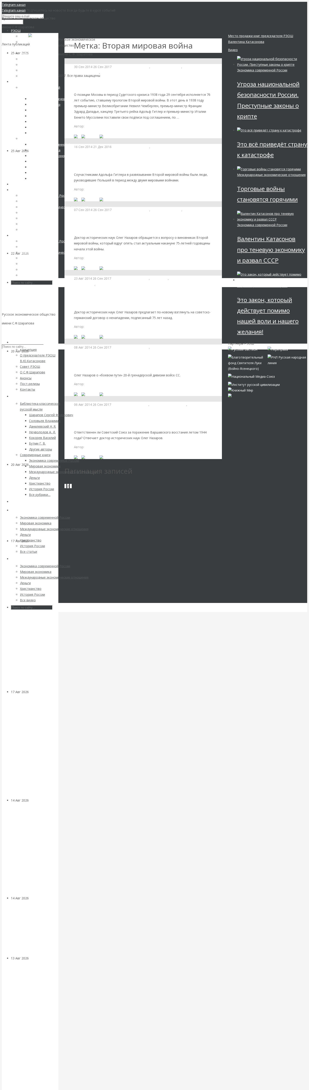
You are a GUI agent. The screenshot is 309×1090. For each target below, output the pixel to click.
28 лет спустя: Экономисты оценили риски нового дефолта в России (33, 505)
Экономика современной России (262, 70)
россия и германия (110, 284)
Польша (157, 147)
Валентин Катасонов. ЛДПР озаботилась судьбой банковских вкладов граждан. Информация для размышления (31, 1025)
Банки (33, 958)
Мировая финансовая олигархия (262, 286)
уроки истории (194, 67)
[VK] (77, 136)
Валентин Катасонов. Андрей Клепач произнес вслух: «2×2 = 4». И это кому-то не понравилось (33, 305)
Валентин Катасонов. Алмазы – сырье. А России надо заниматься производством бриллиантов (34, 852)
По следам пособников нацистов (116, 301)
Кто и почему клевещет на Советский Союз (129, 83)
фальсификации (195, 210)
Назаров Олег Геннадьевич (106, 126)
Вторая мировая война (131, 67)
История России (86, 72)
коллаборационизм (166, 347)
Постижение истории (117, 72)
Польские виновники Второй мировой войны (133, 163)
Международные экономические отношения (108, 152)
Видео (233, 50)
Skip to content (13, 332)
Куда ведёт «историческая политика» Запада (133, 226)
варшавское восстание (130, 404)
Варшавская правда (99, 421)
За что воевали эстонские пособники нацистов (134, 364)
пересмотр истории (166, 210)
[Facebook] (90, 136)
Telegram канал (14, 4)
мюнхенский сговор (166, 67)
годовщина (159, 278)
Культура (36, 898)
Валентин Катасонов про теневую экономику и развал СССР (271, 249)
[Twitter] (107, 136)
